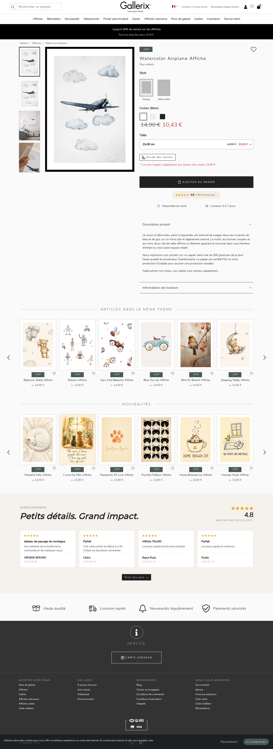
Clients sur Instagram (147, 689)
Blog (139, 685)
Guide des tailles (159, 157)
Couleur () (148, 108)
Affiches (38, 19)
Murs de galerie (180, 19)
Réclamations (202, 708)
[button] (13, 6)
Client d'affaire (203, 703)
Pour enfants (146, 64)
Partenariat (83, 694)
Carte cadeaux (139, 657)
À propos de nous (87, 685)
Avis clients (84, 689)
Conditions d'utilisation (149, 699)
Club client (201, 699)
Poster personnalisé (115, 19)
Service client (232, 19)
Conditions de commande (150, 694)
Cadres (198, 19)
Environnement (86, 699)
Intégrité (140, 703)
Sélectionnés (91, 19)
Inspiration (213, 19)
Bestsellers (54, 19)
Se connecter (202, 685)
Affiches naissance (155, 19)
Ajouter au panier (199, 182)
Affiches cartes (27, 703)
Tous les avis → (136, 577)
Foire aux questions (205, 694)
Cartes (136, 19)
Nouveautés (72, 19)
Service (199, 689)
